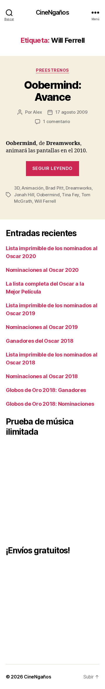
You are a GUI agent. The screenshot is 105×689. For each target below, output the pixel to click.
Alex (37, 112)
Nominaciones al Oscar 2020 (42, 270)
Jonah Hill (24, 194)
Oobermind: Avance (52, 91)
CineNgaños (52, 12)
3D (17, 188)
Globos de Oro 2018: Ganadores (46, 390)
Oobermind (48, 194)
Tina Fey (70, 194)
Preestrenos (52, 70)
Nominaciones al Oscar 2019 (42, 327)
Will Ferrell (45, 201)
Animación (32, 188)
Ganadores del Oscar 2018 (40, 341)
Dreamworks (78, 188)
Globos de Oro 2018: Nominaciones (50, 404)
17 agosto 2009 (71, 112)
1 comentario (56, 121)
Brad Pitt (55, 188)
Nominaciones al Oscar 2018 (42, 376)
